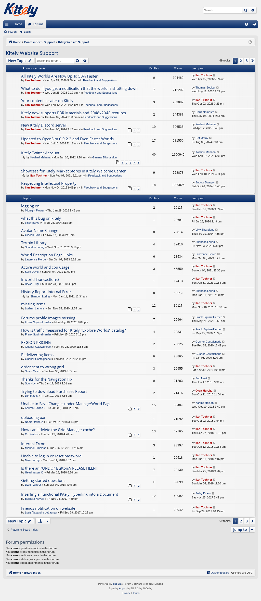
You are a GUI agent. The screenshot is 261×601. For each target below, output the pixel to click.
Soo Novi (30, 383)
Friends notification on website (48, 508)
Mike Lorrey (32, 460)
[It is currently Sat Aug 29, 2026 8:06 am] (250, 42)
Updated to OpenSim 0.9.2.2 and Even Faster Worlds (67, 138)
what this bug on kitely (41, 218)
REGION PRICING (36, 342)
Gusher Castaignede (38, 346)
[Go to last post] (214, 75)
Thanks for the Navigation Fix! (47, 379)
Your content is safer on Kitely (47, 100)
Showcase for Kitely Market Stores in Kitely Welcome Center (73, 170)
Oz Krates (31, 434)
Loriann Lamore (34, 308)
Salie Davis (32, 271)
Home (18, 24)
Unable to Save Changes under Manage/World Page (66, 403)
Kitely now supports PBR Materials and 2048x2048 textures (73, 112)
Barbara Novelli (34, 498)
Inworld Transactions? (40, 279)
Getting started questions (43, 480)
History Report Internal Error (46, 291)
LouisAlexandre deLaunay (41, 512)
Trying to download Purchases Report (54, 391)
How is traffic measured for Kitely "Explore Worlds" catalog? (73, 330)
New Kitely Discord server (43, 125)
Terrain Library (34, 242)
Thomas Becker (205, 87)
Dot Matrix (201, 138)
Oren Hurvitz (204, 390)
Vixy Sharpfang (204, 229)
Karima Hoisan (34, 407)
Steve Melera (33, 371)
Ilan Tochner (33, 80)
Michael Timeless (35, 447)
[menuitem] (246, 24)
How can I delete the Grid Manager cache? (58, 429)
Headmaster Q (34, 472)
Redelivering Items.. (38, 354)
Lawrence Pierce (35, 259)
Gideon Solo (32, 234)
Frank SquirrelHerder (38, 322)
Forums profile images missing (48, 317)
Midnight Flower (34, 210)
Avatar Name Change (39, 230)
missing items (33, 303)
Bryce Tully (32, 283)
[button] (252, 61)
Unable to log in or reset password (51, 455)
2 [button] (241, 60)
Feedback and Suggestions (100, 80)
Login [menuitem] (255, 25)
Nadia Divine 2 (34, 421)
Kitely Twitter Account (40, 152)
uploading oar (33, 417)
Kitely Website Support (32, 53)
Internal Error (33, 443)
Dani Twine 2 (33, 484)
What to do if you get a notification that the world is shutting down (79, 88)
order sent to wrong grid (42, 366)
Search (12, 31)
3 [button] (247, 60)
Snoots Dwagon (205, 182)
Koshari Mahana (205, 124)
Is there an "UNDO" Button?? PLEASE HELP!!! (59, 468)
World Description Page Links (47, 254)
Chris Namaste (204, 112)
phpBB (117, 583)
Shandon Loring (34, 247)
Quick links (8, 25)
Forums (38, 24)
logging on (30, 205)
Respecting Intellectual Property (48, 183)
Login (27, 31)
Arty (121, 588)
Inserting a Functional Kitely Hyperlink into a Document (69, 494)
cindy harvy (32, 222)
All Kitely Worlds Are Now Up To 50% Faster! (60, 76)
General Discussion (104, 157)
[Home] (21, 10)
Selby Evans (203, 493)
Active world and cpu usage (45, 267)
